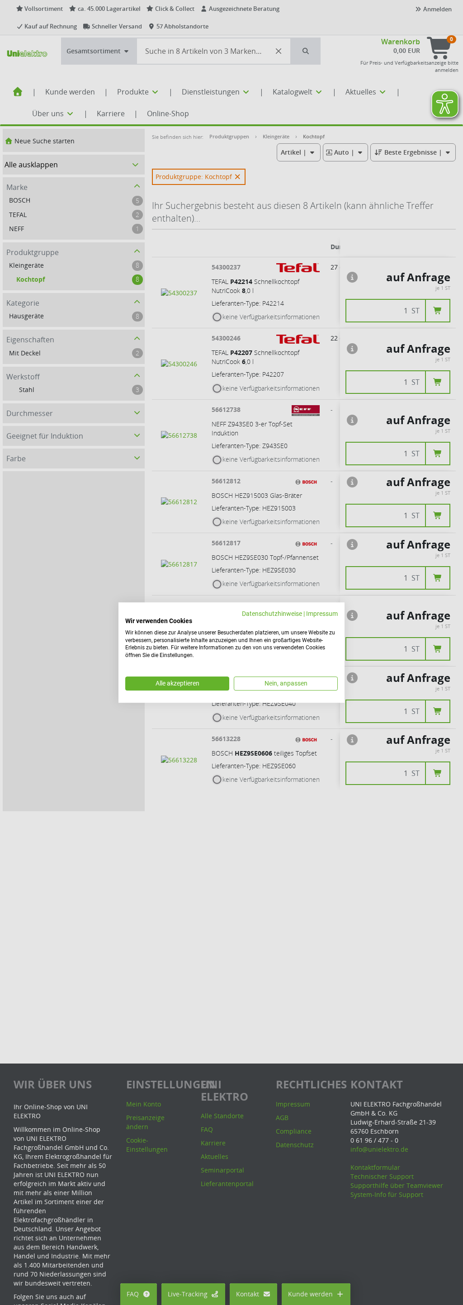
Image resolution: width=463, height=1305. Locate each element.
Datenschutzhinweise (272, 613)
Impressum (322, 613)
